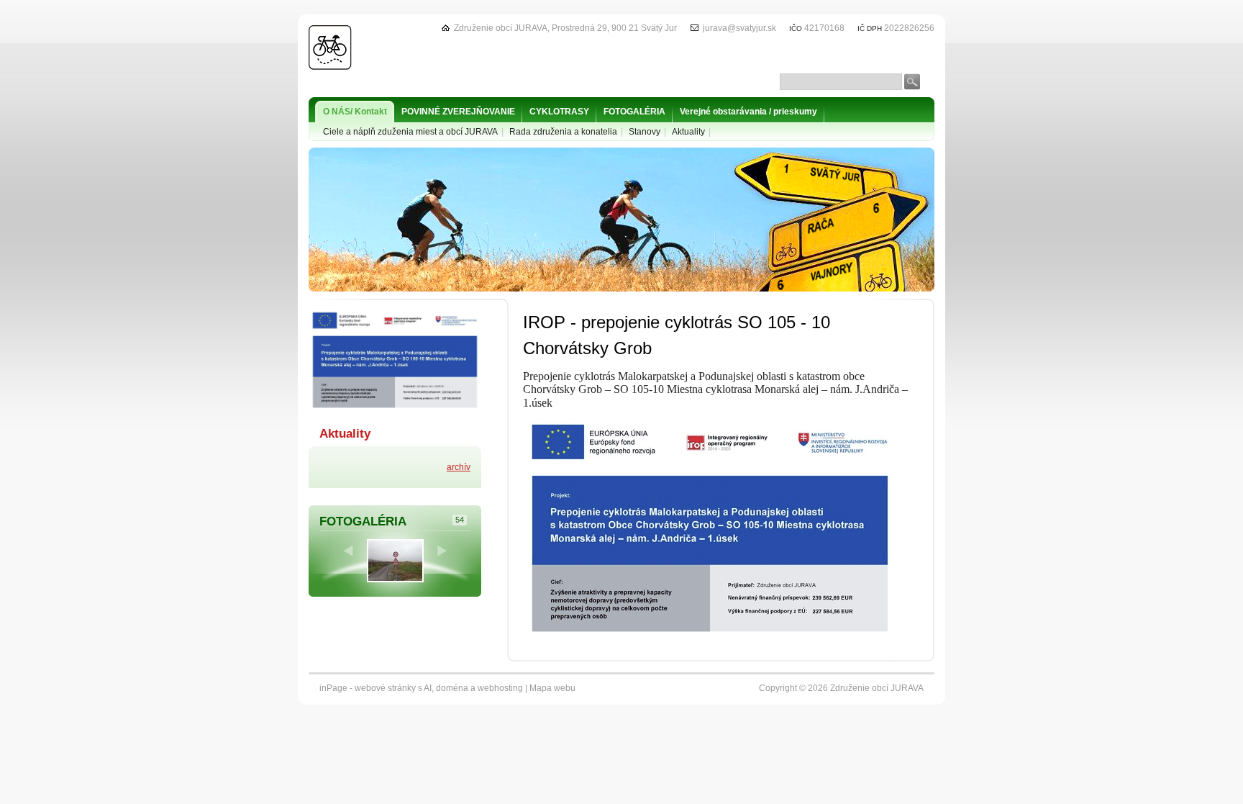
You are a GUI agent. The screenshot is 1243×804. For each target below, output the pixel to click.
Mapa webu (552, 688)
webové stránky (385, 688)
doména (452, 688)
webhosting (500, 688)
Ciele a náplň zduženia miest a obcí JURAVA (410, 132)
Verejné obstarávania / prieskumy (748, 112)
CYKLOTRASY (559, 112)
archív (458, 467)
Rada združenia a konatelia (563, 132)
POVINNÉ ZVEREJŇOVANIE (458, 112)
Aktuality (688, 132)
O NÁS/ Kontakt (355, 112)
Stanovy (644, 132)
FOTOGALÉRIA (634, 112)
